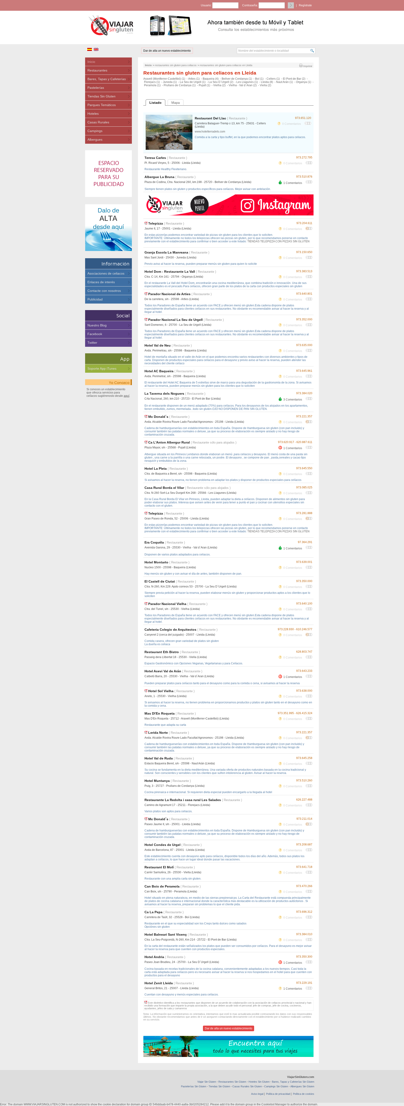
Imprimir (307, 66)
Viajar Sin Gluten (206, 1081)
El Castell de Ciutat (159, 581)
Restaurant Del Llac (210, 118)
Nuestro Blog (97, 325)
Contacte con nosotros (104, 291)
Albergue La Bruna (159, 177)
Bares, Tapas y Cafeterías (106, 79)
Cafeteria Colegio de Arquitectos (170, 629)
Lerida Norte (158, 732)
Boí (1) (259, 78)
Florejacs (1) (152, 82)
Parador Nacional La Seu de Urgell (175, 320)
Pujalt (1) (204, 85)
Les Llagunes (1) (247, 82)
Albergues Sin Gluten (302, 1086)
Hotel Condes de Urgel (162, 845)
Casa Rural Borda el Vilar (164, 488)
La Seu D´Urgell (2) (221, 82)
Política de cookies (303, 1093)
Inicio (91, 62)
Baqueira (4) (211, 78)
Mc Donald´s (158, 417)
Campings (94, 131)
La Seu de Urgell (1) (193, 82)
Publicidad (95, 299)
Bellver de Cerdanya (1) (237, 78)
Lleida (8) (267, 82)
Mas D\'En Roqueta (159, 713)
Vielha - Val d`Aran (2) (243, 85)
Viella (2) (265, 85)
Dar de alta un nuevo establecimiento (167, 50)
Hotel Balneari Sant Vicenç (165, 934)
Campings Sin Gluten (276, 1086)
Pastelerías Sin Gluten (193, 1086)
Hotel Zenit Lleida (158, 983)
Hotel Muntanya (157, 781)
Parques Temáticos (101, 105)
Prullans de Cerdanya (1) (180, 85)
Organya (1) (303, 82)
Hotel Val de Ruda (158, 758)
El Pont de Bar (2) (294, 78)
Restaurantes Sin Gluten (232, 1081)
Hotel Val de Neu (157, 345)
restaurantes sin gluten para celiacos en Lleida (226, 65)
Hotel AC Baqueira (158, 371)
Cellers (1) (273, 78)
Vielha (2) (219, 85)
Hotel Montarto (156, 562)
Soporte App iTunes (101, 368)
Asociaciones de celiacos (105, 273)
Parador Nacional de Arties (169, 294)
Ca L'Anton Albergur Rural (169, 442)
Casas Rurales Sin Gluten (247, 1086)
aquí (126, 395)
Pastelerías (95, 87)
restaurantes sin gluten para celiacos (176, 65)
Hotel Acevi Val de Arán (162, 671)
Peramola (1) (152, 85)
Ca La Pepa (153, 912)
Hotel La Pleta (155, 468)
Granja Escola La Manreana (166, 252)
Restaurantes (97, 70)
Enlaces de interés (101, 282)
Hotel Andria (154, 957)
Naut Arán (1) (284, 82)
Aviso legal (257, 1093)
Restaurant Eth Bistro (161, 652)
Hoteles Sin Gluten (259, 1081)
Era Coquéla (154, 542)
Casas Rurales (98, 122)
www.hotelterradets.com (210, 131)
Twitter (92, 342)
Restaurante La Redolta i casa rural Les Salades (182, 800)
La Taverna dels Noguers (164, 393)
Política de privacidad (278, 1093)
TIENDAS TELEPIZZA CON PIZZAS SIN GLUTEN (278, 241)
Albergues (94, 139)
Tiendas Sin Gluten (101, 96)
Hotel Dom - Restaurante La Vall (169, 271)
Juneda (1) (170, 82)
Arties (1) (194, 78)
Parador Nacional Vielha (167, 604)
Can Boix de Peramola (162, 886)
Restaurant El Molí (159, 867)
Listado (155, 102)
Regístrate (305, 5)
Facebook (94, 334)
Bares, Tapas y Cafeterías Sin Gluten (293, 1081)
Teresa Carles (155, 158)
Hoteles (93, 113)
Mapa (175, 102)
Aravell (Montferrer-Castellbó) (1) (164, 78)
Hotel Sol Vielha (160, 691)
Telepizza (155, 223)
